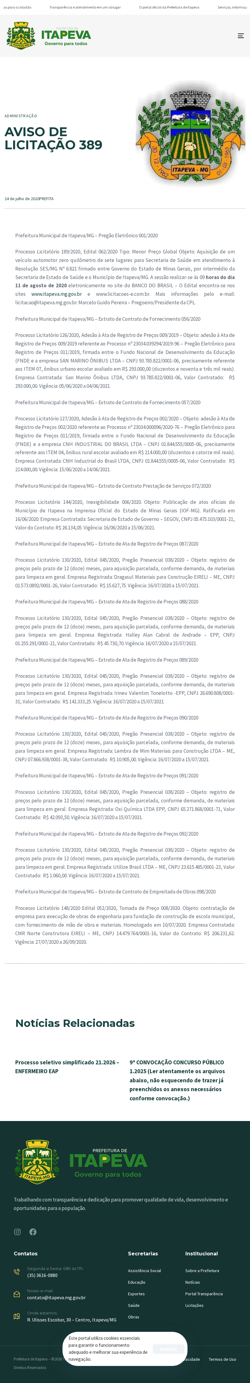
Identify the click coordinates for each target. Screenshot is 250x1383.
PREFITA (46, 198)
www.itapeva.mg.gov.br (56, 294)
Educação (136, 1282)
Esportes (136, 1293)
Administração (21, 115)
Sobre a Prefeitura (202, 1270)
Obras (133, 1317)
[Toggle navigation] (204, 36)
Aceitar (168, 1349)
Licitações (194, 1305)
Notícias (192, 1282)
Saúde (134, 1305)
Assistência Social (144, 1270)
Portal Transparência (204, 1293)
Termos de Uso (222, 1359)
